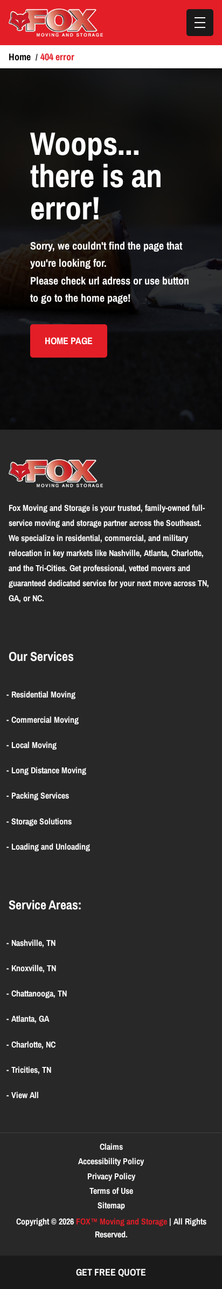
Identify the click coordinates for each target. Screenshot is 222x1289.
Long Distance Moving (48, 770)
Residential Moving (43, 694)
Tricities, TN (31, 1070)
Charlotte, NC (33, 1044)
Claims (111, 1146)
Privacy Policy (111, 1176)
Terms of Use (111, 1191)
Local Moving (34, 745)
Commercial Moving (45, 719)
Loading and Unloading (50, 846)
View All (25, 1095)
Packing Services (40, 795)
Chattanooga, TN (39, 993)
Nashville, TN (33, 943)
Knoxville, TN (33, 968)
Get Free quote (111, 1272)
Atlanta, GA (30, 1018)
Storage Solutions (41, 821)
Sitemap (111, 1205)
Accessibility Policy (111, 1161)
